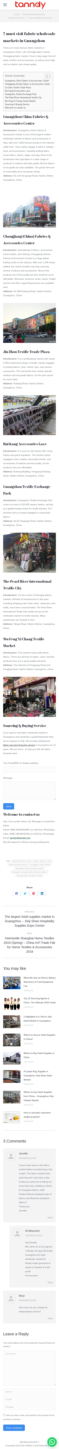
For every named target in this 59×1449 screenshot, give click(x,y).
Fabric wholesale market (18, 865)
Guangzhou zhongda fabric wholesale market (29, 872)
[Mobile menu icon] (5, 5)
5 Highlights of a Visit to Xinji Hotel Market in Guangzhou (38, 1018)
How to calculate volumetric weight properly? (37, 1114)
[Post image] (11, 982)
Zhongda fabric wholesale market (29, 875)
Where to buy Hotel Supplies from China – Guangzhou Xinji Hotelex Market (38, 1096)
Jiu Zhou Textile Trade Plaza (18, 88)
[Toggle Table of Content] (46, 76)
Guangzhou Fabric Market (40, 865)
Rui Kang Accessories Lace (17, 91)
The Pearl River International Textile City (23, 98)
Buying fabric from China (22, 861)
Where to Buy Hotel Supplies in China (39, 1055)
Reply (50, 1217)
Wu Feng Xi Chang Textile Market (20, 101)
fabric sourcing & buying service (19, 745)
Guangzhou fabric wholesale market (29, 868)
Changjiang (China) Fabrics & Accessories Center (27, 84)
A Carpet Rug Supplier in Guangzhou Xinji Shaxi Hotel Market (38, 1075)
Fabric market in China (43, 861)
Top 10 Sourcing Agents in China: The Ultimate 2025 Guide (40, 1000)
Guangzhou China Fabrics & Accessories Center (27, 81)
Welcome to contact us (15, 108)
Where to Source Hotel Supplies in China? (39, 1037)
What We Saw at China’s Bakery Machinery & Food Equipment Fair (40, 981)
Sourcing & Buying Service (17, 104)
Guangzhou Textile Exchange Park (21, 94)
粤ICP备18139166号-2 (29, 1442)
